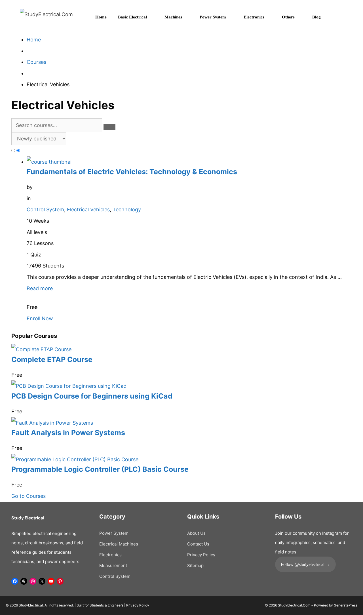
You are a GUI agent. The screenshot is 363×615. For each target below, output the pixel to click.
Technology (127, 209)
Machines (173, 17)
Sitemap (195, 565)
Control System (45, 209)
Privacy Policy (201, 554)
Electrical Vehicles (88, 209)
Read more (40, 288)
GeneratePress (345, 605)
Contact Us (198, 544)
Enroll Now (40, 318)
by (30, 187)
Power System (213, 17)
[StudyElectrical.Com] (46, 14)
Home (101, 17)
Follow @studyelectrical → (305, 564)
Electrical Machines (118, 544)
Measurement (113, 565)
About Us (196, 533)
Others (288, 17)
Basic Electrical (132, 17)
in (29, 198)
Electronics (254, 17)
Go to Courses (28, 496)
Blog (316, 17)
